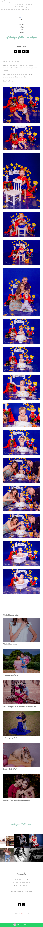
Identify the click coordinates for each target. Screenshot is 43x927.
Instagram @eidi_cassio (21, 824)
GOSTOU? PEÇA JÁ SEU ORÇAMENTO (21, 891)
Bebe (22, 7)
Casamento (30, 7)
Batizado (17, 7)
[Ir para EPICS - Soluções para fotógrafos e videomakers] (21, 913)
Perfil (27, 9)
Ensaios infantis (21, 9)
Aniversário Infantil (27, 4)
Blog (25, 7)
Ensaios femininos (10, 9)
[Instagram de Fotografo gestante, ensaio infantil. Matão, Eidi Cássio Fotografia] (24, 905)
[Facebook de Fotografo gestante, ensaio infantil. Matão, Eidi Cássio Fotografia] (19, 905)
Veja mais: (18, 4)
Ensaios (2, 9)
